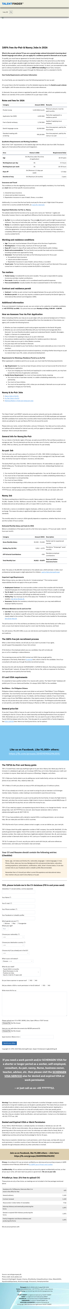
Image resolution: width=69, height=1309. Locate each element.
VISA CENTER (9, 721)
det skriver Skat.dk (11, 619)
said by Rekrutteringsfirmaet (50, 572)
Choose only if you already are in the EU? (15, 950)
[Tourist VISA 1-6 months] (20, 969)
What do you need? (8, 967)
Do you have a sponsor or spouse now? (14, 980)
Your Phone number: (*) (9, 909)
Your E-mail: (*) (7, 903)
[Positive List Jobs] (20, 973)
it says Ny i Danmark (38, 205)
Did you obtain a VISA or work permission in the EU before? (21, 985)
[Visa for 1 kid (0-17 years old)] (20, 975)
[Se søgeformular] (11, 12)
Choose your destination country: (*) (13, 942)
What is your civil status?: (10, 959)
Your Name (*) (6, 897)
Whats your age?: (7, 926)
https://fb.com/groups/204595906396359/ (34, 1156)
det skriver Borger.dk (17, 599)
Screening (29, 659)
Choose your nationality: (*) (11, 934)
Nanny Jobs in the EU (12, 396)
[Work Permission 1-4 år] (20, 971)
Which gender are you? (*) (10, 921)
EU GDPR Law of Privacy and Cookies (41, 1164)
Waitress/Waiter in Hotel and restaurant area (19, 401)
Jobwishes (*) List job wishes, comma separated (17, 889)
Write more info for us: (9, 990)
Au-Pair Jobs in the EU (12, 398)
